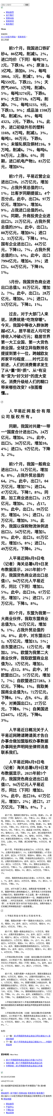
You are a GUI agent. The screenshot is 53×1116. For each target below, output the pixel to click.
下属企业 (10, 1110)
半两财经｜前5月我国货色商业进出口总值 (24, 1066)
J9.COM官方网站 (8, 37)
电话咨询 (10, 1113)
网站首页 (10, 12)
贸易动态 (10, 18)
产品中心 (10, 1107)
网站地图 (7, 1099)
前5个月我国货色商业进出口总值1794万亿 (24, 1060)
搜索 (26, 5)
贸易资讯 (10, 21)
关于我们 (10, 15)
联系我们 (10, 24)
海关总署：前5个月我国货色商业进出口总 (24, 1063)
